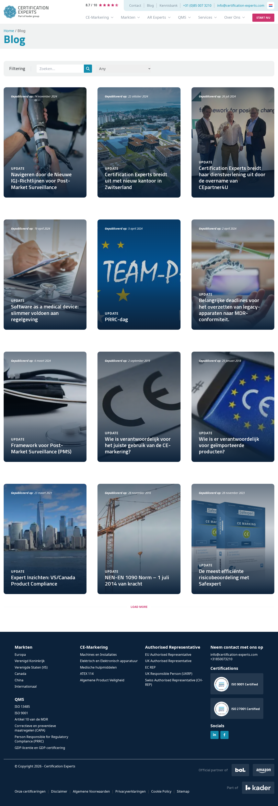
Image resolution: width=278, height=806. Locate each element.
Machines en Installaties (98, 654)
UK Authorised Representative (168, 661)
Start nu (263, 17)
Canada (20, 673)
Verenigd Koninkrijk (30, 661)
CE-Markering (97, 17)
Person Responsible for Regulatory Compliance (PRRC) (41, 739)
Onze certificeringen (30, 791)
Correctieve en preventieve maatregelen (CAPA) (35, 728)
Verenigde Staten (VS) (31, 667)
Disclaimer (59, 791)
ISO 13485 (22, 706)
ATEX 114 (87, 673)
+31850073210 (221, 659)
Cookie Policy (161, 791)
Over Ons (232, 17)
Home (9, 30)
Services (205, 17)
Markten (128, 17)
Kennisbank (168, 5)
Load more (139, 607)
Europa (20, 654)
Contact (135, 5)
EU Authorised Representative (168, 654)
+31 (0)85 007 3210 (197, 5)
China (19, 680)
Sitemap (183, 791)
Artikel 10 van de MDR (31, 719)
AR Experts (156, 17)
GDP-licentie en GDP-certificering (40, 747)
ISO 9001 (21, 713)
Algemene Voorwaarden (91, 791)
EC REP (150, 667)
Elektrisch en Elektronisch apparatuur (109, 661)
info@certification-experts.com (240, 5)
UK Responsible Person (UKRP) (168, 673)
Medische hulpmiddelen (98, 667)
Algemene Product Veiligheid (102, 680)
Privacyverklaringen (130, 791)
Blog (150, 5)
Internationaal (26, 686)
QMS (182, 17)
